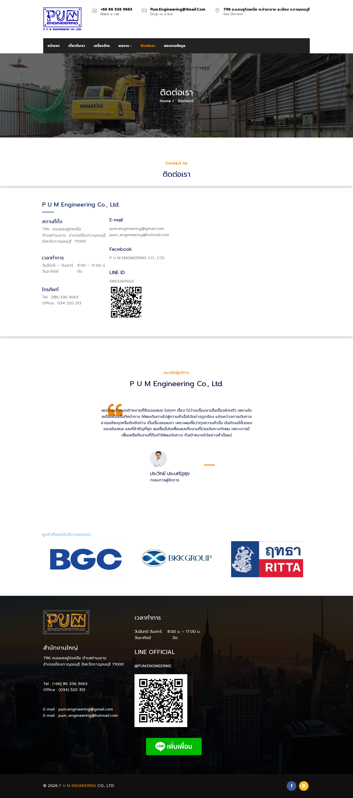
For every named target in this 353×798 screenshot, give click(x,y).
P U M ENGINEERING (77, 786)
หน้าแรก (54, 45)
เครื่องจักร (102, 45)
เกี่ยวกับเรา (76, 45)
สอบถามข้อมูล (174, 45)
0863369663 (122, 281)
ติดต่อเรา (147, 45)
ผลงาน (123, 45)
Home (165, 101)
